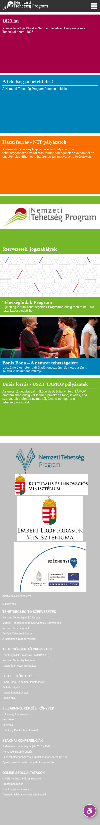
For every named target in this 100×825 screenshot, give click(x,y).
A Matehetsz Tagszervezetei (19, 638)
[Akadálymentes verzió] (89, 810)
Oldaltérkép (9, 603)
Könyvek (7, 724)
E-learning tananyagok (15, 714)
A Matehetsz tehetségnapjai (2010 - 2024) (26, 746)
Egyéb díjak (9, 697)
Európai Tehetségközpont (17, 633)
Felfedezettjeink (11, 687)
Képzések (8, 719)
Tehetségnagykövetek (15, 692)
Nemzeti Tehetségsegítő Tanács (21, 617)
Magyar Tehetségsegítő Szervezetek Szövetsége (31, 622)
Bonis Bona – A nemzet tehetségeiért (23, 681)
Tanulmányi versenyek (15, 789)
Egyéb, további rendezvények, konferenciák (28, 762)
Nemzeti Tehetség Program (18, 660)
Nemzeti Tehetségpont (15, 628)
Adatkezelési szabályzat (16, 595)
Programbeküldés (12, 783)
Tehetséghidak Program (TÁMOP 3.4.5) (25, 655)
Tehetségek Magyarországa (19, 665)
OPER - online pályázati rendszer (22, 778)
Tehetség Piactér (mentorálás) (20, 730)
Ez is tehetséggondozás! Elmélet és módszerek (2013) (34, 757)
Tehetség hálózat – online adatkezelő (24, 794)
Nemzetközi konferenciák (17, 751)
